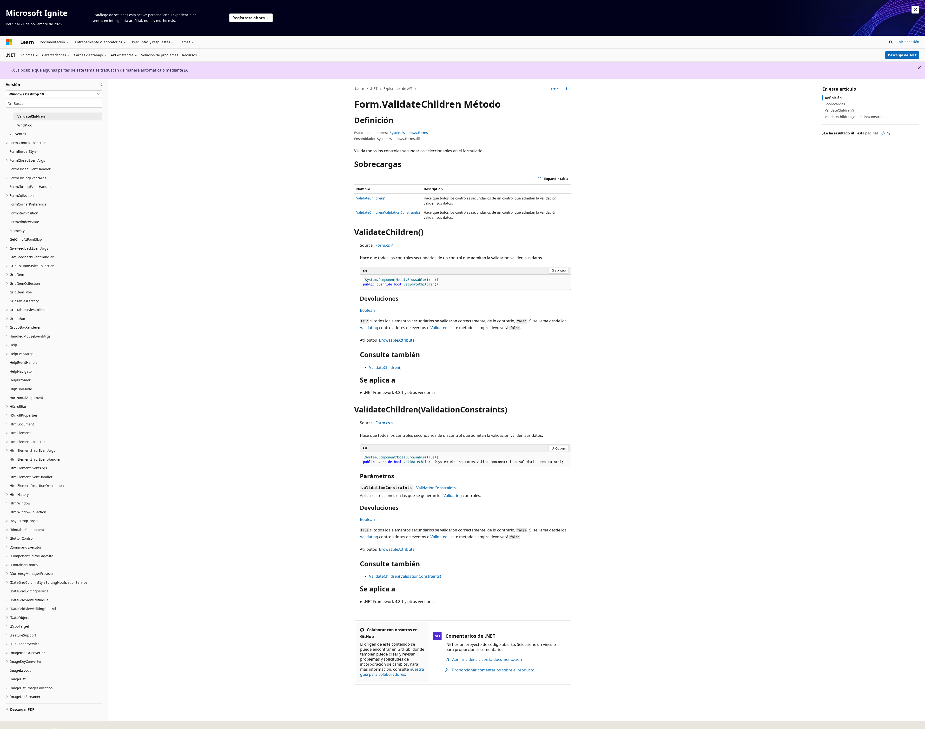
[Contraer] (102, 84)
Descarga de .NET (902, 55)
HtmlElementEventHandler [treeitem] (31, 477)
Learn (359, 88)
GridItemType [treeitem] (21, 292)
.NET (373, 88)
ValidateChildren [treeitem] (31, 116)
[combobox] (54, 94)
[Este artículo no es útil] (889, 133)
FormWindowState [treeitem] (24, 221)
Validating (369, 327)
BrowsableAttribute (397, 340)
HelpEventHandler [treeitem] (24, 362)
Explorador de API (397, 88)
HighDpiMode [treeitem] (21, 389)
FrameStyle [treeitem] (18, 230)
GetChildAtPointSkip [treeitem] (26, 239)
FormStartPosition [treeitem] (24, 213)
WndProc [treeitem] (24, 125)
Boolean (367, 310)
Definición (833, 97)
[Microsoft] (9, 42)
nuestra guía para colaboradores (392, 672)
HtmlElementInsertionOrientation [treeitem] (37, 485)
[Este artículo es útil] (883, 133)
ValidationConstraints (436, 487)
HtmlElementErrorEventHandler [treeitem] (35, 459)
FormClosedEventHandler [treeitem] (30, 169)
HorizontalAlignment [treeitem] (26, 397)
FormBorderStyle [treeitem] (23, 151)
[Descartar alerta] (915, 9)
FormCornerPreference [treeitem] (28, 204)
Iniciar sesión (908, 42)
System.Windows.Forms (409, 132)
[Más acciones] (566, 89)
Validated (439, 327)
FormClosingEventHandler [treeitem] (31, 186)
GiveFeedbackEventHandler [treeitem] (32, 257)
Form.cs (383, 245)
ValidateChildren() (370, 198)
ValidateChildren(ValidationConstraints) (388, 212)
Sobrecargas (835, 104)
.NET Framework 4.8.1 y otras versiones (400, 392)
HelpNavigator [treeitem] (21, 371)
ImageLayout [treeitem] (20, 670)
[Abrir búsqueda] (891, 42)
